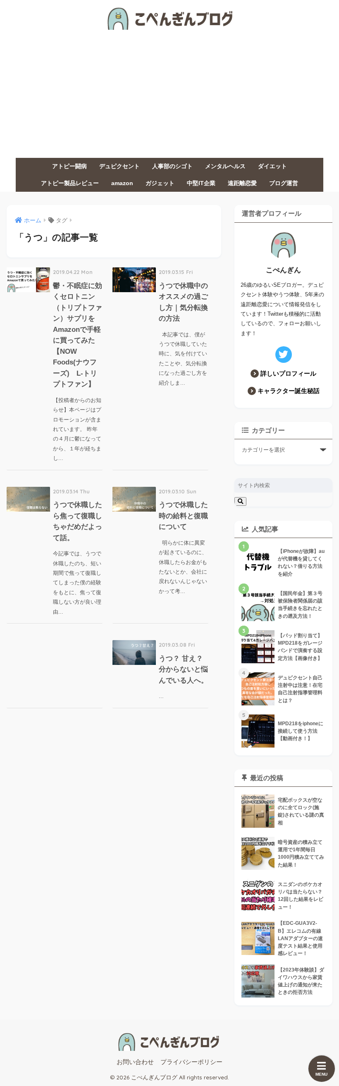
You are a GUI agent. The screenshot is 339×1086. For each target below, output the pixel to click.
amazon (122, 183)
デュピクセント (119, 166)
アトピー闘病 (69, 166)
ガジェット (160, 183)
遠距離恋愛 (242, 183)
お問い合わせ (135, 1062)
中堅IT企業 (201, 183)
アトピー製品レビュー (70, 183)
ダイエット (272, 166)
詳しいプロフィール (288, 373)
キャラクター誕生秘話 (289, 391)
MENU (321, 1074)
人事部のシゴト (172, 166)
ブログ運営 (283, 183)
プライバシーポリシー (191, 1062)
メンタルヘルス (225, 166)
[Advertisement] (169, 96)
